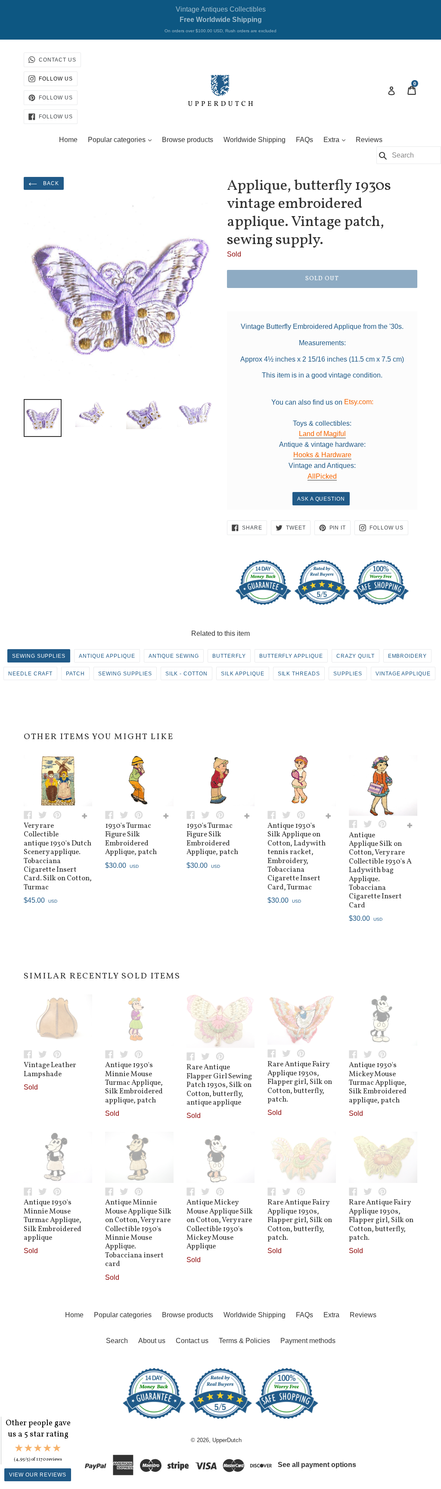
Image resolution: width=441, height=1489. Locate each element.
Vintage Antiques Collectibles (220, 19)
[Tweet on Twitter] (45, 814)
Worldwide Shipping (255, 139)
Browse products (187, 139)
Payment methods (307, 1340)
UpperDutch (227, 1440)
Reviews (369, 139)
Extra (336, 139)
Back (50, 183)
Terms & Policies (244, 1340)
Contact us (192, 1340)
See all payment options (317, 1464)
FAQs (304, 139)
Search (117, 1340)
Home (68, 139)
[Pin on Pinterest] (59, 814)
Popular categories (122, 139)
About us (151, 1340)
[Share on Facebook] (31, 814)
